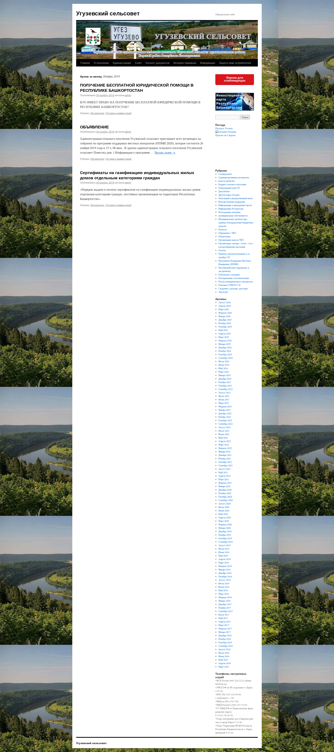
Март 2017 (223, 625)
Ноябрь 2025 (224, 323)
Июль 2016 (223, 652)
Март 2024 (223, 371)
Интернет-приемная (184, 63)
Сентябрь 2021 (225, 465)
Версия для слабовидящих (234, 79)
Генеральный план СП (229, 187)
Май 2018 (223, 590)
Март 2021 (223, 479)
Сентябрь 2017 (225, 611)
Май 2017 (223, 618)
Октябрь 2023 (225, 385)
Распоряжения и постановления (233, 278)
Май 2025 (223, 330)
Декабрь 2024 (225, 347)
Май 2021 (223, 472)
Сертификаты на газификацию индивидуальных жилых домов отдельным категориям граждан (137, 174)
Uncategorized (225, 173)
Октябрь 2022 (225, 420)
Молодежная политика (229, 212)
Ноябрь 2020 (224, 493)
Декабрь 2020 (225, 489)
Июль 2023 (223, 395)
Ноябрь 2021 (224, 458)
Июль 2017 (223, 614)
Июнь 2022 (223, 434)
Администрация (122, 63)
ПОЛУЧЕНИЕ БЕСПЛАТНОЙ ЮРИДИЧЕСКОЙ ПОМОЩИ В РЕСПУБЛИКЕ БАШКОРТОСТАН (136, 87)
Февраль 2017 (225, 628)
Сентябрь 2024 (225, 357)
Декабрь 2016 (225, 635)
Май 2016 (223, 659)
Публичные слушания (229, 274)
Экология (223, 291)
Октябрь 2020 (225, 496)
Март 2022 (223, 444)
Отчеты (222, 250)
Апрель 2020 (224, 517)
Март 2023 (223, 402)
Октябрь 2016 (225, 642)
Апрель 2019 (224, 559)
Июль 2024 (223, 361)
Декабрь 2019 (225, 531)
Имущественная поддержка (231, 201)
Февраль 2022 (225, 448)
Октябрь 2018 (225, 576)
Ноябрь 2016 (224, 638)
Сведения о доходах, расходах (233, 288)
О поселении (101, 63)
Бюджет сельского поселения (232, 184)
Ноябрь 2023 (224, 382)
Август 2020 (224, 503)
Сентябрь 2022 (225, 423)
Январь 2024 (224, 375)
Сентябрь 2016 (225, 645)
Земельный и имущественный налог (235, 198)
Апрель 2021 (224, 475)
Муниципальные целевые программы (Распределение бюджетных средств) (235, 222)
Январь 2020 (224, 527)
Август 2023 (224, 392)
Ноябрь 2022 (224, 416)
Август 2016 (224, 649)
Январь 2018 (224, 600)
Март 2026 (223, 309)
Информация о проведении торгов (235, 205)
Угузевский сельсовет (108, 13)
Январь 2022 (224, 451)
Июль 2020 (223, 507)
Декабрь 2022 (225, 413)
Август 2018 (224, 579)
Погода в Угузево (224, 128)
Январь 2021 (224, 486)
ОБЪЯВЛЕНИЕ (94, 127)
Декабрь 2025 (225, 319)
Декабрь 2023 (225, 378)
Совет (138, 63)
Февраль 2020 (225, 524)
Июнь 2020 (223, 510)
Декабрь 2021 (225, 454)
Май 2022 (223, 437)
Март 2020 (223, 520)
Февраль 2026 (225, 312)
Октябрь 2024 (225, 354)
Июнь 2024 (223, 364)
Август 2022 (224, 427)
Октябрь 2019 (225, 538)
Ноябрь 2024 (224, 350)
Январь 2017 (224, 631)
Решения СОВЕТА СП (229, 284)
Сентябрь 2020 (225, 500)
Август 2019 (224, 545)
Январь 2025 (224, 343)
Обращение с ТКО (227, 232)
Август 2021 (224, 468)
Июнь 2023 (223, 399)
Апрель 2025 (224, 333)
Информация (207, 63)
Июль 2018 (223, 583)
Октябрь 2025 (225, 326)
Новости (222, 229)
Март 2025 (223, 337)
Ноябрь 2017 (224, 607)
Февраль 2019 (225, 566)
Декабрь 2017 (225, 604)
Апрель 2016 (224, 663)
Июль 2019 (223, 548)
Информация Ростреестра (230, 208)
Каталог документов (158, 63)
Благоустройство (226, 180)
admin (128, 95)
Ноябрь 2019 (224, 534)
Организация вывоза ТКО (231, 239)
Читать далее (164, 152)
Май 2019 (223, 555)
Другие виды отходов (228, 194)
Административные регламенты (233, 177)
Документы (224, 191)
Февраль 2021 (225, 482)
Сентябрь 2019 (225, 541)
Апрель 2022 (224, 441)
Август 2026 (224, 302)
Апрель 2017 (224, 621)
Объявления (97, 113)
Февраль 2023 (225, 406)
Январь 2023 (224, 409)
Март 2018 (223, 593)
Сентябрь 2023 (225, 389)
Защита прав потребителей (235, 63)
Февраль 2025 (225, 340)
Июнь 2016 (223, 656)
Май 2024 (223, 368)
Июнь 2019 (223, 552)
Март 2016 (223, 666)
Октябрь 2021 (225, 461)
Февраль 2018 (225, 597)
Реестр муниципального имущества (235, 281)
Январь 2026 (224, 316)
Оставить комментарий (118, 113)
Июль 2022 (223, 430)
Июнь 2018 (223, 586)
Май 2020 (223, 513)
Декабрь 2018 (225, 572)
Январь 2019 (224, 569)
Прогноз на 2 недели (225, 135)
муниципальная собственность (233, 215)
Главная (85, 63)
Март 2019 (223, 562)
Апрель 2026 (224, 305)
